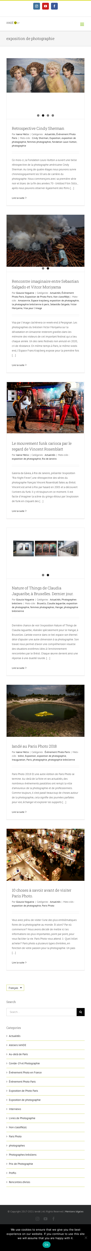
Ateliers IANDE (17, 1045)
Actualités (50, 134)
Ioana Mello (22, 134)
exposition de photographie (64, 300)
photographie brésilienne (61, 759)
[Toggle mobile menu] (82, 24)
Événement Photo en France (25, 1072)
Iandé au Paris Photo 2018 (34, 746)
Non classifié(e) (61, 296)
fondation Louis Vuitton (64, 141)
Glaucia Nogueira (25, 292)
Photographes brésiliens (22, 1154)
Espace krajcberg (40, 300)
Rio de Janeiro (49, 458)
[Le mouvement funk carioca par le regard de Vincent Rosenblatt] (45, 407)
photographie (19, 145)
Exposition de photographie (25, 1100)
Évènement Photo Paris (57, 752)
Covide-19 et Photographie (24, 1063)
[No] (86, 1237)
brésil (21, 755)
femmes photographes (39, 141)
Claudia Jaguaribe (56, 603)
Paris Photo (48, 905)
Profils (12, 1173)
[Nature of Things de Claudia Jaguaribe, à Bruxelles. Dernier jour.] (45, 551)
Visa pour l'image (32, 308)
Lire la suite (18, 197)
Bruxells (41, 603)
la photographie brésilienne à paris (30, 304)
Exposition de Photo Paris (38, 296)
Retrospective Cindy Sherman (38, 128)
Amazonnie (24, 300)
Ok (46, 1244)
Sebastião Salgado (59, 304)
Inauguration (18, 759)
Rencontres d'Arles (19, 1182)
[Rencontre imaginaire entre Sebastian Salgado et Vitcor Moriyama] (45, 241)
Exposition (55, 138)
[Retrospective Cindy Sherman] (45, 75)
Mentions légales (74, 1211)
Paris (29, 759)
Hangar (59, 607)
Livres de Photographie (22, 1118)
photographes (17, 1145)
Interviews (15, 1109)
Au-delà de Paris (18, 1054)
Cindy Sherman (40, 138)
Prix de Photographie (21, 1164)
